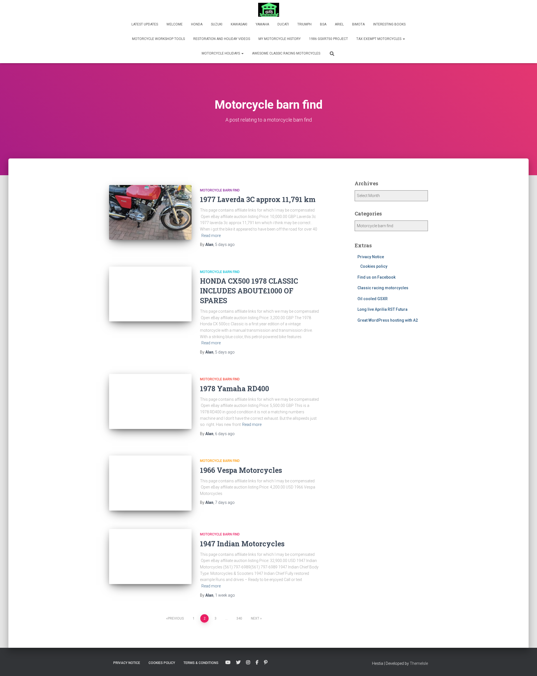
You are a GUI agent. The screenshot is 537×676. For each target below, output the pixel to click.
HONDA (196, 24)
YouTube (228, 662)
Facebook (257, 662)
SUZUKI (216, 24)
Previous (176, 618)
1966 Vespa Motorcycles (241, 470)
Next (255, 618)
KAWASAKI (239, 24)
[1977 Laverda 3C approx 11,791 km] (150, 212)
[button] (403, 39)
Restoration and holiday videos (221, 39)
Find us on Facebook (376, 277)
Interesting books (389, 24)
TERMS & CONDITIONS (200, 663)
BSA (323, 24)
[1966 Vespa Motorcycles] (150, 483)
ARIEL (339, 24)
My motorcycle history (279, 39)
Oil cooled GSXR (372, 299)
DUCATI (283, 24)
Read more (211, 235)
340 (239, 618)
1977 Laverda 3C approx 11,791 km (257, 199)
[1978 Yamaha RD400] (150, 401)
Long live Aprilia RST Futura (382, 309)
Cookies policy (373, 266)
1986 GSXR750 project (328, 39)
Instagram (248, 662)
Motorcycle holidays (221, 53)
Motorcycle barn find (220, 190)
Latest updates (144, 24)
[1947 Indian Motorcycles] (150, 556)
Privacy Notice (370, 257)
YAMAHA (262, 24)
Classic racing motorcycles (382, 288)
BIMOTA (358, 24)
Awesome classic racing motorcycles (286, 53)
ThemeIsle (419, 663)
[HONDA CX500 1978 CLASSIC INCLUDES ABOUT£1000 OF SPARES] (150, 294)
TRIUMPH (304, 24)
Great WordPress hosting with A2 (387, 320)
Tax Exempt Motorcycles (379, 39)
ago (225, 244)
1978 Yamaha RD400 (234, 388)
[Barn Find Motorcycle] (268, 10)
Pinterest (265, 662)
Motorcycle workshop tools (158, 39)
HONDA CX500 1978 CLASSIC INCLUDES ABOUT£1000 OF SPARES (249, 290)
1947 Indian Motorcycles (242, 543)
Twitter (238, 662)
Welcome (174, 24)
